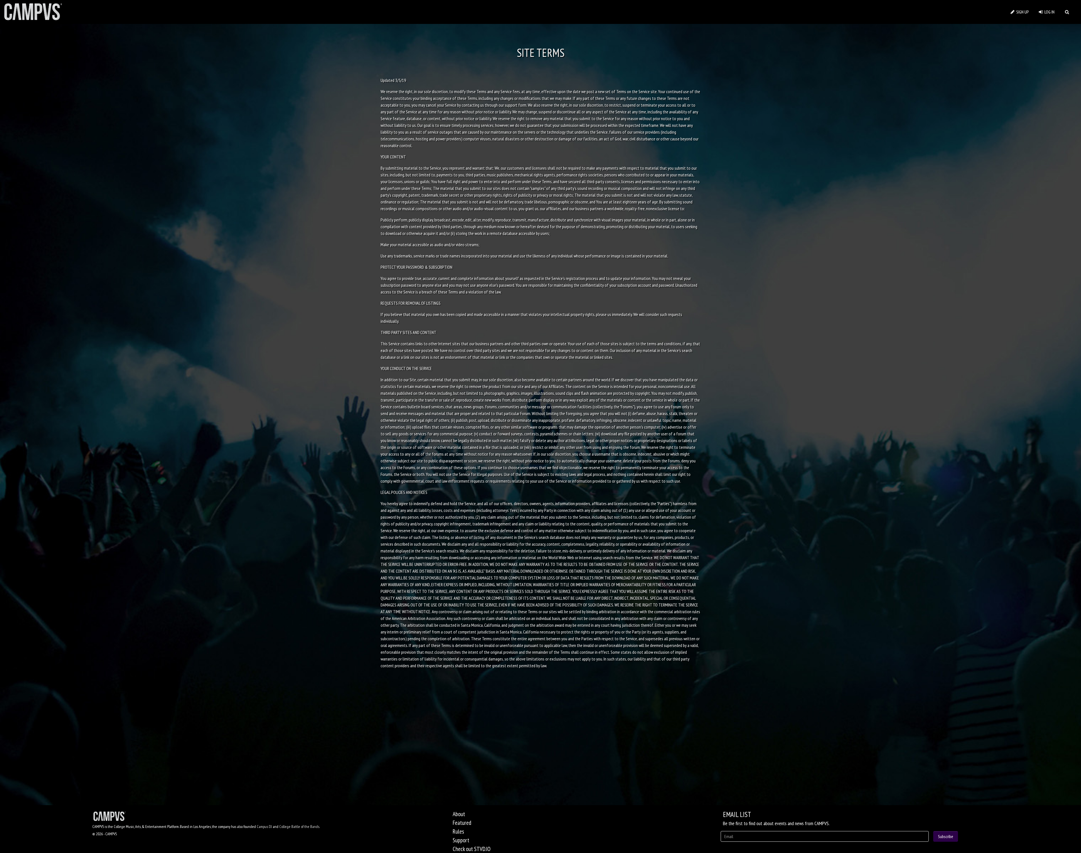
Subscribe (945, 836)
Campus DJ (264, 826)
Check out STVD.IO (471, 849)
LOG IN (1049, 12)
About (459, 814)
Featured (462, 823)
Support (461, 840)
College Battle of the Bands (299, 826)
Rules (458, 831)
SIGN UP (1022, 12)
